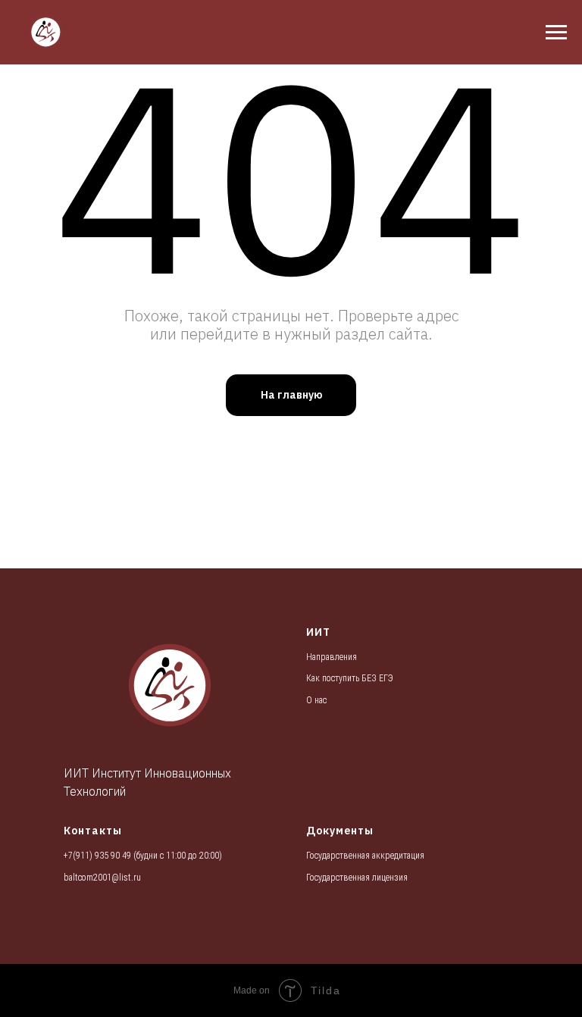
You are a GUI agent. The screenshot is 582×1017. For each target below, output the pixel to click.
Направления (331, 657)
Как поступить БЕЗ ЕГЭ (349, 678)
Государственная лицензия (357, 877)
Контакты (93, 830)
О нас (316, 700)
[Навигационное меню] (556, 32)
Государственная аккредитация (365, 855)
